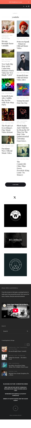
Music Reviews (5, 36)
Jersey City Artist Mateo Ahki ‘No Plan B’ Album (15, 399)
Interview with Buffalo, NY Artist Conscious (15, 394)
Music (11, 35)
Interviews (11, 355)
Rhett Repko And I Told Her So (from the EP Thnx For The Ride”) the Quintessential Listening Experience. (23, 133)
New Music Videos (6, 38)
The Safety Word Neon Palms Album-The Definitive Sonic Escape (18, 366)
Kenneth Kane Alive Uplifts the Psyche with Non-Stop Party (8, 100)
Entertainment (5, 35)
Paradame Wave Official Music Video (7, 151)
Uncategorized (21, 355)
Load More (15, 184)
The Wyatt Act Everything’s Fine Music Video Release (7, 129)
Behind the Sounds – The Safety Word (18, 358)
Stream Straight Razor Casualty (8, 43)
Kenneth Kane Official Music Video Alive (22, 77)
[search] (27, 331)
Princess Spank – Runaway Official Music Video (23, 45)
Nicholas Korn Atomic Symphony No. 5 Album (19, 374)
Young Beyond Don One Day (23, 102)
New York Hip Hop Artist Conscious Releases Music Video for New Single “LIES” (8, 69)
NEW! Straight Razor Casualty (15, 2)
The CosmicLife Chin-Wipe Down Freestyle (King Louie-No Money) (23, 168)
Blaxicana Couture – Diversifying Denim (15, 384)
